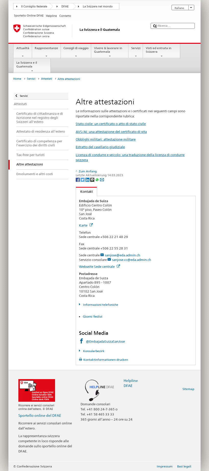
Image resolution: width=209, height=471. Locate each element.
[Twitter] (83, 179)
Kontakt (84, 191)
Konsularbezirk (93, 351)
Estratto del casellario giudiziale (100, 147)
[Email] (102, 179)
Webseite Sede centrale (97, 267)
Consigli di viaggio (75, 48)
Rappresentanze (46, 48)
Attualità (22, 48)
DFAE (65, 6)
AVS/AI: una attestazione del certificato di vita (111, 132)
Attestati (46, 78)
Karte (83, 225)
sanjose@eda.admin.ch (122, 255)
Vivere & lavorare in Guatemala (108, 49)
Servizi (135, 48)
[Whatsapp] (97, 179)
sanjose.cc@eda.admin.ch (131, 260)
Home (17, 78)
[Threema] (92, 179)
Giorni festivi (92, 316)
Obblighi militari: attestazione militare (106, 139)
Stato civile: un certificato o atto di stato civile (111, 124)
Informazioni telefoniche (100, 305)
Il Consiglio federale (34, 6)
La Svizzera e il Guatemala (26, 64)
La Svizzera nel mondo (98, 6)
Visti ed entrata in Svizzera (158, 49)
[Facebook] (78, 179)
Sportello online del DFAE (39, 415)
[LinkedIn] (87, 179)
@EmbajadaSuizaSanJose (105, 341)
